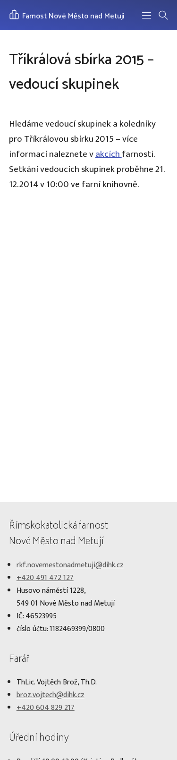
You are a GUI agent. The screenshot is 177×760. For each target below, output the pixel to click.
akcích (108, 154)
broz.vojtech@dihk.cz (50, 695)
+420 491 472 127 (45, 578)
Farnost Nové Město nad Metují (72, 16)
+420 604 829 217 (46, 707)
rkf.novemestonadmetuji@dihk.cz (70, 565)
